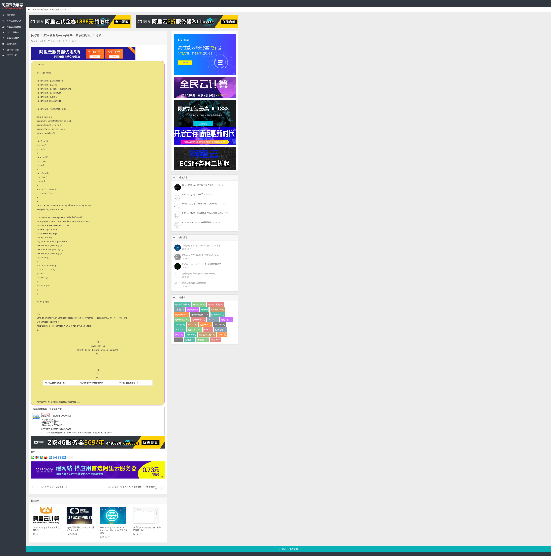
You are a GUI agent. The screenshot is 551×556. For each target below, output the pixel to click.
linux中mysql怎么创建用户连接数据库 (47, 528)
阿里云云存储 (12, 38)
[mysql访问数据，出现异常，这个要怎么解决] (79, 523)
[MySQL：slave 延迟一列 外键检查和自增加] (177, 266)
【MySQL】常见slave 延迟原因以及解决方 (201, 245)
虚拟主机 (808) (194, 329)
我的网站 (13, 6)
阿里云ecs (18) (217, 309)
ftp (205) (222, 334)
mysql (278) (219, 324)
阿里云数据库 (12, 32)
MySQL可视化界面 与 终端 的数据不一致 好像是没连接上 (135, 488)
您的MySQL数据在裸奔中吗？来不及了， (200, 273)
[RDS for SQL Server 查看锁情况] (177, 224)
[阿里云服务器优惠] (98, 447)
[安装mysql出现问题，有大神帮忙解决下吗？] (146, 523)
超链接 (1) (189, 339)
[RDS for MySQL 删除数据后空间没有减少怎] (177, 215)
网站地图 (294, 549)
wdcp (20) (192, 324)
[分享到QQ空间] (41, 457)
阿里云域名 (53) (182, 319)
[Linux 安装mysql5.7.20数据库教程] (177, 187)
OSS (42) (208, 329)
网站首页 (10, 15)
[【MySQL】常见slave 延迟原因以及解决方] (177, 247)
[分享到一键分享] (59, 457)
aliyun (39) (191, 334)
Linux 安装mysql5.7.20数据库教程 (198, 185)
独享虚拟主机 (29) (207, 334)
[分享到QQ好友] (37, 457)
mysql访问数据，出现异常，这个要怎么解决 (80, 528)
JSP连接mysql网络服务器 (56, 487)
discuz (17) (213, 319)
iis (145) (178, 339)
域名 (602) (215, 339)
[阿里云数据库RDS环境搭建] (177, 284)
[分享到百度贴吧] (55, 457)
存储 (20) (179, 334)
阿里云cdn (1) (217, 314)
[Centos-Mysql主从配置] (177, 196)
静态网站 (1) (192, 309)
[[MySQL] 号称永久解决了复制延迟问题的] (177, 256)
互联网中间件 (12, 49)
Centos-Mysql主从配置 (192, 194)
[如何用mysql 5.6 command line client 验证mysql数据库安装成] (113, 523)
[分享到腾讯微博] (50, 457)
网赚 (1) (204, 309)
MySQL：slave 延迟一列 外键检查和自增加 (201, 264)
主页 (32, 9)
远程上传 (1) (226, 319)
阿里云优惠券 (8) (182, 304)
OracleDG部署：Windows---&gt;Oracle (200, 203)
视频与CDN (11, 43)
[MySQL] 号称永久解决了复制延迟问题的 (200, 254)
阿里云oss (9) (199, 304)
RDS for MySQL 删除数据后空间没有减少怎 (201, 213)
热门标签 (283, 549)
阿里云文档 (11, 55)
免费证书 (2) (205, 324)
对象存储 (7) (220, 329)
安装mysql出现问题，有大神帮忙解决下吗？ (147, 528)
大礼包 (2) (179, 309)
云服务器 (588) (181, 314)
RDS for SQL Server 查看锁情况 (196, 222)
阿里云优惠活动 (13, 21)
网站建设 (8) (202, 339)
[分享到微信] (33, 457)
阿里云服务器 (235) (199, 314)
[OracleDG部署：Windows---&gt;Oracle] (177, 205)
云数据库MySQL (59, 9)
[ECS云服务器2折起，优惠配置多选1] (98, 477)
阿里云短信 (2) (198, 319)
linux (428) (180, 324)
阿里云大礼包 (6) (215, 304)
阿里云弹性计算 (13, 26)
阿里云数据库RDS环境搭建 (194, 282)
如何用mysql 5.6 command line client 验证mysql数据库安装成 (114, 530)
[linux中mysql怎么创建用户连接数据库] (46, 523)
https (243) (180, 329)
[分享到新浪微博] (46, 457)
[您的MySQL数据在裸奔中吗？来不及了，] (177, 275)
